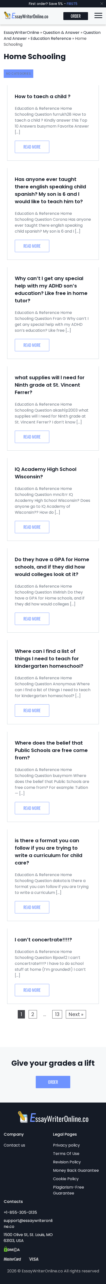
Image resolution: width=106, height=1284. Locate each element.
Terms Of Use (66, 1153)
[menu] (98, 16)
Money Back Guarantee (76, 1170)
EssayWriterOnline (21, 32)
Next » (76, 1014)
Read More (32, 147)
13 (57, 1014)
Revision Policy (67, 1162)
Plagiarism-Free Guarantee (68, 1190)
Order (76, 16)
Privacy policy (66, 1145)
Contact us (14, 1145)
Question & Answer (61, 32)
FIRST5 (72, 3)
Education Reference (51, 38)
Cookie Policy (66, 1179)
